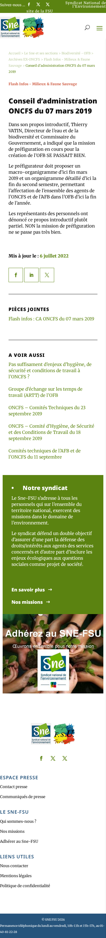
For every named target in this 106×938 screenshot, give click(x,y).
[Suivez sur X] (38, 4)
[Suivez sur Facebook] (28, 4)
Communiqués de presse (22, 796)
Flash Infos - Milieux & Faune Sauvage (43, 84)
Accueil (14, 53)
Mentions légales (16, 875)
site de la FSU (39, 11)
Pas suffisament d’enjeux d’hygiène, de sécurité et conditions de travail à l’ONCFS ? (50, 370)
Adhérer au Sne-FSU (19, 841)
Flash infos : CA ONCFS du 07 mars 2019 (51, 319)
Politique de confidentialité (25, 885)
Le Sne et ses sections (41, 53)
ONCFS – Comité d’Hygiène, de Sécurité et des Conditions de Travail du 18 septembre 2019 (51, 432)
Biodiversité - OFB (76, 53)
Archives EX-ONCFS (24, 59)
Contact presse (13, 786)
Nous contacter (14, 865)
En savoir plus (28, 590)
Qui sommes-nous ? (18, 821)
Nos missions (27, 602)
